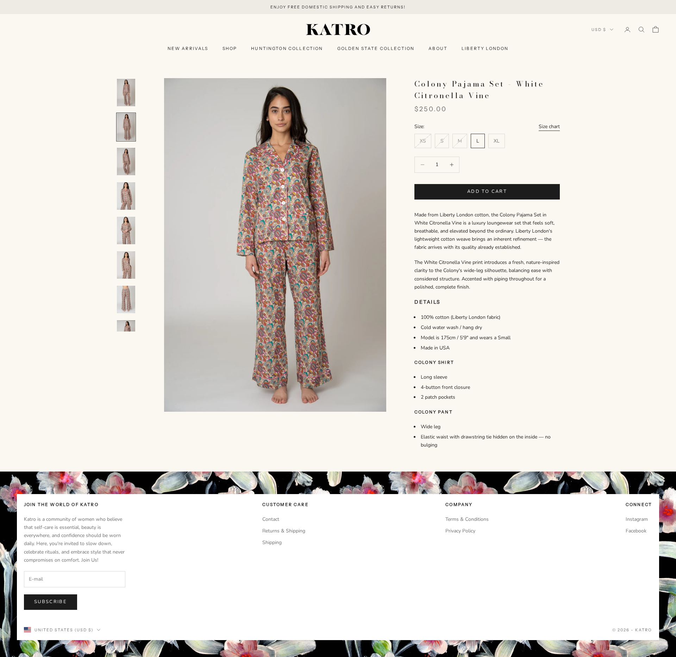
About (437, 48)
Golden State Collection (376, 48)
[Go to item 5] (126, 230)
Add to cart (487, 191)
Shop (230, 48)
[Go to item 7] (126, 299)
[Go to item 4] (126, 196)
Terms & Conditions (467, 519)
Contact (270, 519)
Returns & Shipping (283, 531)
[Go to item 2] (126, 127)
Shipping (272, 542)
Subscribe (50, 602)
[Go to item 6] (126, 265)
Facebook (636, 531)
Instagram (637, 519)
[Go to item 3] (126, 161)
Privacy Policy (460, 531)
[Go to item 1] (126, 92)
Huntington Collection (287, 48)
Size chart (549, 126)
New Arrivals (188, 48)
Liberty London (485, 48)
